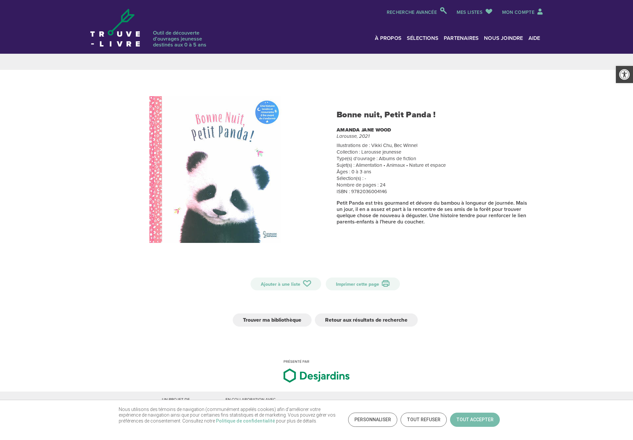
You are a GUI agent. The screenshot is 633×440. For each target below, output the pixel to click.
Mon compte (519, 12)
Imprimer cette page (358, 284)
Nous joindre (503, 38)
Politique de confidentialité (245, 421)
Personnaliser (372, 419)
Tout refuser (423, 419)
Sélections (422, 38)
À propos (388, 38)
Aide (534, 38)
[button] (624, 74)
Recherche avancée (412, 12)
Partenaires (461, 38)
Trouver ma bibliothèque (272, 320)
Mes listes (469, 12)
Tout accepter (475, 419)
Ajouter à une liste (281, 284)
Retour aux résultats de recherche (366, 320)
